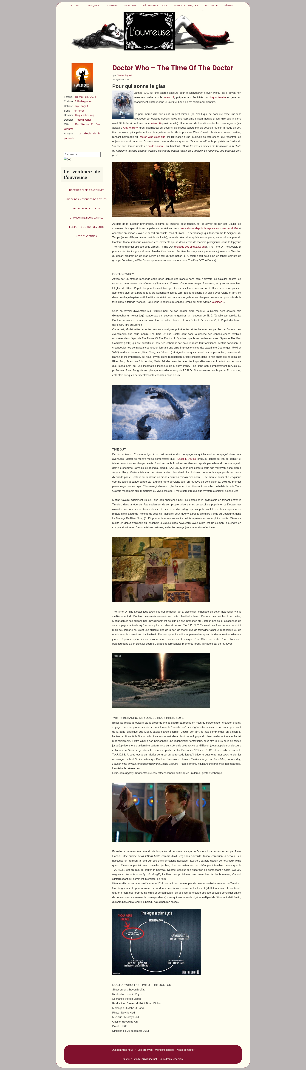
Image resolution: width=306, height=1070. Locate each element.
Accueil (75, 5)
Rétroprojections (155, 5)
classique (152, 136)
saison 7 (169, 97)
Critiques (93, 5)
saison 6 (156, 123)
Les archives (145, 1049)
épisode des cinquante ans (190, 246)
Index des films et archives (86, 190)
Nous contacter (185, 1049)
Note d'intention (86, 236)
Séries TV (230, 5)
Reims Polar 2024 (85, 96)
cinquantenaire (217, 97)
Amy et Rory (130, 127)
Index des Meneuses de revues (86, 199)
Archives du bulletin (86, 208)
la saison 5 (218, 301)
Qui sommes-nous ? (123, 1049)
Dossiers (112, 5)
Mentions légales (164, 1049)
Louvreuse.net (148, 1058)
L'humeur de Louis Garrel (86, 218)
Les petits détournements (86, 227)
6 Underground (83, 101)
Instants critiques (186, 5)
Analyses (130, 5)
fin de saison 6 (156, 146)
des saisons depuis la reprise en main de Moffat (209, 228)
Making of (211, 5)
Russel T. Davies (186, 458)
